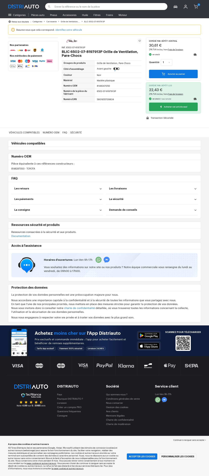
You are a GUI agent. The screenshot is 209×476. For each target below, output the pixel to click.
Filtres (97, 15)
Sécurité (76, 132)
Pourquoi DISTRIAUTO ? (70, 398)
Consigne (62, 415)
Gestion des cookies (117, 407)
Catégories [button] (19, 15)
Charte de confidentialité (120, 419)
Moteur (123, 15)
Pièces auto (38, 15)
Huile (85, 15)
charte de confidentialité (79, 308)
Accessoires (70, 15)
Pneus (53, 15)
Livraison (62, 402)
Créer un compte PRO (69, 407)
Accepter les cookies (142, 456)
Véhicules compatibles (24, 132)
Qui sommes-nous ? (116, 394)
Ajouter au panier (176, 74)
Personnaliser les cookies (177, 456)
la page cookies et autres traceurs (67, 468)
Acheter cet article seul (175, 107)
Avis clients (112, 411)
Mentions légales (115, 415)
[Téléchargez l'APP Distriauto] (148, 335)
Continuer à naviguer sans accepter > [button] (189, 440)
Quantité (154, 62)
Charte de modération (118, 424)
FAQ (64, 132)
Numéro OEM (51, 132)
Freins (109, 15)
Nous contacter (114, 402)
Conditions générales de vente (123, 398)
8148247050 (23, 168)
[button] (175, 7)
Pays (59, 394)
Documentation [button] (20, 236)
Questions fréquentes (69, 411)
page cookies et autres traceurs (41, 463)
